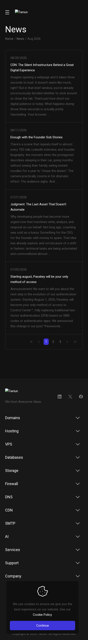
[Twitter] (70, 396)
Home (9, 38)
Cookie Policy (42, 615)
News (20, 38)
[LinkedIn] (59, 396)
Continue (42, 625)
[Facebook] (81, 396)
